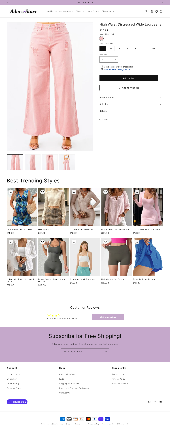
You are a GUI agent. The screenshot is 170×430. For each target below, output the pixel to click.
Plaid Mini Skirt (45, 229)
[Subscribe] (106, 351)
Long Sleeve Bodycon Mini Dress (147, 229)
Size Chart (109, 43)
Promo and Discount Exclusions (74, 388)
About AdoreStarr (67, 374)
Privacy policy (93, 424)
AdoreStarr (52, 424)
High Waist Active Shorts (112, 279)
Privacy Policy (118, 379)
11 (144, 48)
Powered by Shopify (64, 424)
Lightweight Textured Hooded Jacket (20, 280)
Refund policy (80, 424)
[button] (51, 11)
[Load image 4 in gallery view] (67, 162)
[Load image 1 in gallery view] (15, 162)
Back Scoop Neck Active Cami (83, 279)
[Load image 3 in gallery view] (50, 162)
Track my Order (14, 388)
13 (155, 49)
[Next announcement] (162, 2)
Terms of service (108, 424)
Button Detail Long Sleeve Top (115, 229)
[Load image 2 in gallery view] (33, 162)
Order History (13, 383)
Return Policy (118, 374)
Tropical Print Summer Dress (19, 229)
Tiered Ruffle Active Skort (144, 279)
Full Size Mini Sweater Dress (83, 229)
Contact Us (64, 393)
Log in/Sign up (13, 374)
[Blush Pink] (101, 38)
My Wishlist (12, 379)
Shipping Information (69, 383)
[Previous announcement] (7, 2)
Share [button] (105, 119)
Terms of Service (120, 383)
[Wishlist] (156, 11)
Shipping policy (123, 424)
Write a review (108, 317)
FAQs (61, 379)
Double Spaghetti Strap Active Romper (51, 280)
